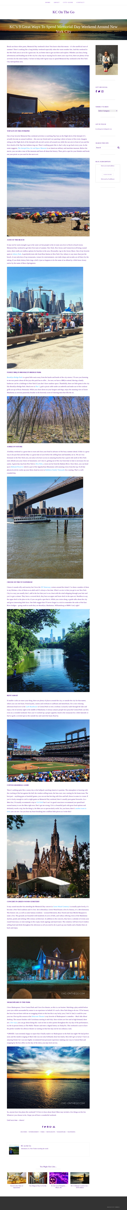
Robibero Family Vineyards (55, 470)
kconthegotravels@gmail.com (104, 129)
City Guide (68, 2)
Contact (80, 2)
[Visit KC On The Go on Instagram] (102, 92)
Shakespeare (61, 1132)
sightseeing (71, 1132)
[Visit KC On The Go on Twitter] (99, 92)
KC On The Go (63, 12)
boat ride (24, 1132)
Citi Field (39, 802)
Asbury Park (17, 254)
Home (47, 2)
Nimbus (117, 1207)
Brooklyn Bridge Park (14, 377)
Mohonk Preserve (17, 467)
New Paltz (39, 464)
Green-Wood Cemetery (61, 907)
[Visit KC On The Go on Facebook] (96, 92)
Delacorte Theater (38, 1016)
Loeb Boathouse (31, 707)
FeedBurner (111, 179)
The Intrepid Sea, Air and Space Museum (32, 148)
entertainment (34, 1132)
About (57, 2)
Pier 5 (38, 386)
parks (43, 1132)
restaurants (51, 1132)
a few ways (13, 1023)
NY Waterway (46, 587)
